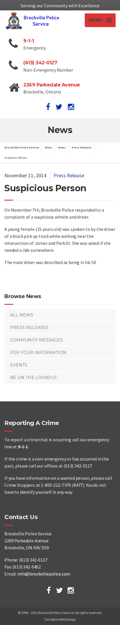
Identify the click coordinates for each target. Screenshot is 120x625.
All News (21, 315)
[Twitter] (59, 590)
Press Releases (29, 327)
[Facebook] (48, 590)
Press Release (69, 175)
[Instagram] (70, 590)
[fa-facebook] (48, 106)
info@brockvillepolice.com (43, 574)
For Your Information (38, 352)
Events (18, 365)
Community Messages (36, 340)
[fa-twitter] (59, 106)
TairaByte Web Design (60, 619)
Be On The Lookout (33, 377)
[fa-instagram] (71, 106)
